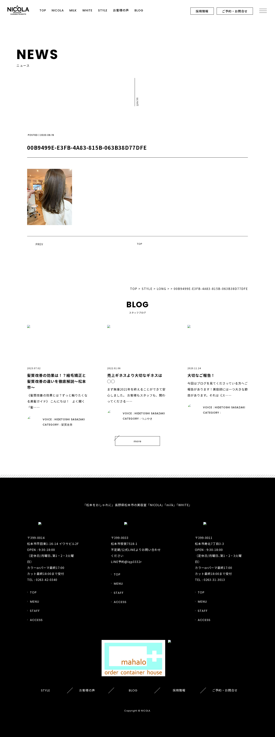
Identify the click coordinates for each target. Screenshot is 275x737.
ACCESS (36, 620)
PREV (39, 244)
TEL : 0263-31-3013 (210, 579)
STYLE (102, 10)
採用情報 (202, 11)
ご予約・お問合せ (235, 11)
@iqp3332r (133, 561)
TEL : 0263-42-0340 (42, 579)
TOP (42, 10)
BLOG (139, 10)
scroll (138, 102)
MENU (34, 601)
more (137, 441)
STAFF (35, 611)
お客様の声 (121, 10)
